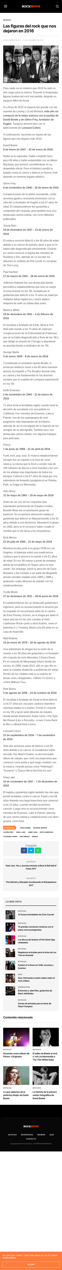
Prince (35, 836)
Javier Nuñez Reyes (12, 40)
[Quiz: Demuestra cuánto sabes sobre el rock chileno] (10, 978)
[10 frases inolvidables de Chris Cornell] (10, 914)
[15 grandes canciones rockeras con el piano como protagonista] (10, 927)
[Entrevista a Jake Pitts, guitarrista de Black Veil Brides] (10, 990)
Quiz (20, 974)
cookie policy (9, 1257)
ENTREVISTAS (27, 1135)
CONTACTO (31, 1139)
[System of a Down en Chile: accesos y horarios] (10, 965)
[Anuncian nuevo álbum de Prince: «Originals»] (16, 1037)
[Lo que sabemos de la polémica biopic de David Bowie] (16, 1075)
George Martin (40, 828)
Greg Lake (21, 832)
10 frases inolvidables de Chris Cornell (36, 914)
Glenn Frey (8, 832)
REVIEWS (41, 1135)
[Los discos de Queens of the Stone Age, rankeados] (10, 939)
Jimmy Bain (32, 832)
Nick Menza (25, 836)
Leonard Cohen (10, 836)
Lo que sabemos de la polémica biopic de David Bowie (15, 1095)
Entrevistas (24, 987)
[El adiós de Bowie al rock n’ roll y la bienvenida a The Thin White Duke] (46, 1037)
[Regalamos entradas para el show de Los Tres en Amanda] (10, 952)
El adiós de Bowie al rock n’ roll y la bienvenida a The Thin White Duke (45, 1056)
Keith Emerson (46, 832)
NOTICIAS (12, 1135)
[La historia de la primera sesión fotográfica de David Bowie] (46, 1075)
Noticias (7, 20)
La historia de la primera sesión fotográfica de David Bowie (45, 1095)
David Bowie (25, 828)
